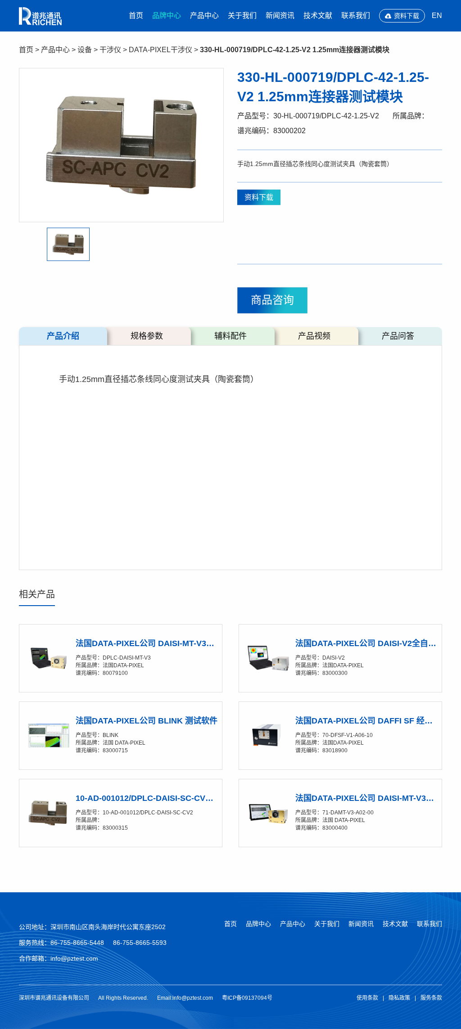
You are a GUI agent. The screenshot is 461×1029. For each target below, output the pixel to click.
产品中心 (204, 15)
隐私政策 (399, 998)
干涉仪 (110, 50)
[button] (68, 244)
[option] (121, 145)
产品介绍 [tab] (63, 336)
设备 (84, 50)
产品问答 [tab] (398, 336)
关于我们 (242, 15)
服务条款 (431, 998)
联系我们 (355, 15)
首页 (136, 15)
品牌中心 (166, 15)
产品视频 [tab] (314, 336)
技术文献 (317, 15)
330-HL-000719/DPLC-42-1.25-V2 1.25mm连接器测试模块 (294, 50)
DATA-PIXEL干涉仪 (160, 50)
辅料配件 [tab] (230, 336)
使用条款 (367, 998)
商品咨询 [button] (272, 300)
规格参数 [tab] (147, 336)
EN (437, 15)
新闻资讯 (280, 15)
